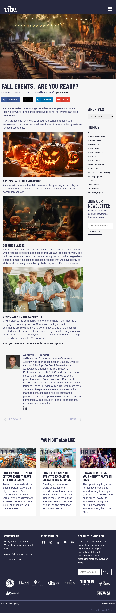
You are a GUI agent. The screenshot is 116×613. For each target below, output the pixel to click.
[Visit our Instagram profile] (50, 542)
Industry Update (95, 176)
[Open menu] (110, 9)
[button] (10, 100)
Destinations (93, 144)
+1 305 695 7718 (12, 559)
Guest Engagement (97, 164)
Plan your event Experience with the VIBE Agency (33, 343)
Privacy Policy (108, 603)
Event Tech (93, 156)
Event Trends (94, 160)
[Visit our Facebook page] (43, 542)
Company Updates (96, 136)
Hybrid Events (94, 168)
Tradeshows (93, 188)
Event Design (94, 148)
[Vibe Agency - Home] (10, 9)
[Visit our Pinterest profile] (58, 542)
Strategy (92, 180)
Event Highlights (95, 152)
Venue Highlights (95, 192)
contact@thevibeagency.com (18, 554)
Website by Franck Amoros (103, 610)
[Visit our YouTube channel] (65, 542)
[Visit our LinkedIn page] (72, 542)
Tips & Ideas (61, 92)
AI (89, 132)
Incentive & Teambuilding (99, 172)
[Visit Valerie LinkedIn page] (25, 408)
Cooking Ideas (94, 140)
